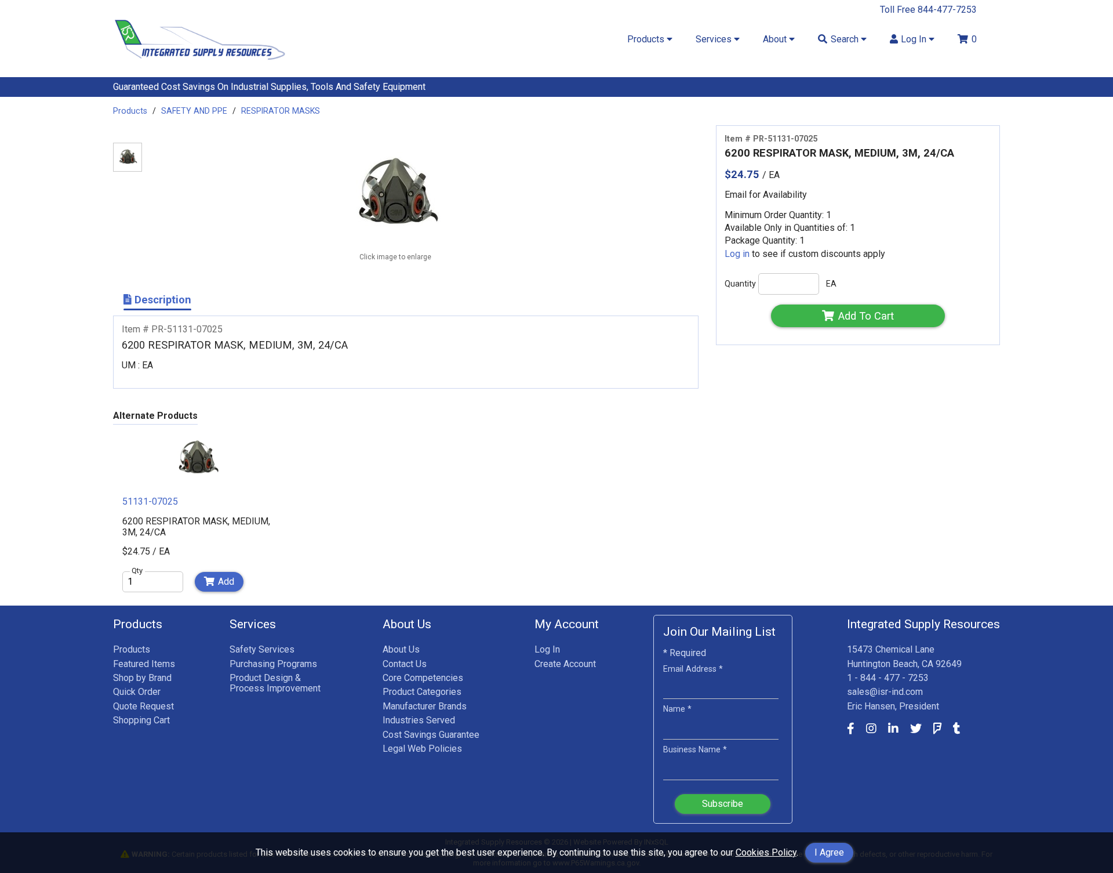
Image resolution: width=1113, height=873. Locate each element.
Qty (137, 571)
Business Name (695, 749)
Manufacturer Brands (425, 706)
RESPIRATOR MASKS (280, 110)
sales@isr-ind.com (885, 691)
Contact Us (405, 663)
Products (130, 110)
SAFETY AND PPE (194, 110)
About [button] (776, 39)
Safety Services (262, 649)
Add (226, 581)
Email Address (693, 668)
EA (831, 283)
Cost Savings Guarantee (431, 734)
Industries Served (419, 720)
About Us (401, 649)
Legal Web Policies (422, 748)
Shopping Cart (141, 720)
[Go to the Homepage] (200, 62)
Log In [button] (915, 39)
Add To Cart (866, 316)
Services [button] (715, 39)
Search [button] (846, 39)
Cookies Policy (766, 852)
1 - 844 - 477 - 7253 (888, 677)
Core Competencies (423, 677)
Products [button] (647, 39)
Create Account (565, 663)
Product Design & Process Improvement (275, 683)
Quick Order (137, 691)
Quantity (740, 283)
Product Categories (422, 691)
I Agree (829, 852)
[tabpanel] (197, 513)
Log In (547, 649)
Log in (737, 253)
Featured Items (144, 663)
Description (161, 300)
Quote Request (143, 706)
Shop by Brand (142, 677)
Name (677, 708)
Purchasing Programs (273, 663)
